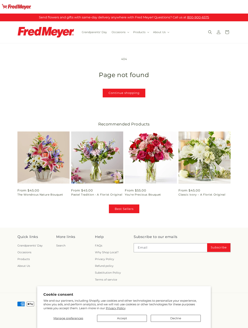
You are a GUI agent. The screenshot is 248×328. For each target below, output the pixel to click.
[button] (120, 32)
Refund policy (104, 266)
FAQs (98, 245)
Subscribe (219, 247)
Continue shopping (124, 93)
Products (23, 259)
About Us (23, 266)
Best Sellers (124, 209)
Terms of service (106, 279)
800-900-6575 (198, 17)
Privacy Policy (116, 308)
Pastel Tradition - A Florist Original (96, 194)
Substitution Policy (108, 272)
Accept (122, 318)
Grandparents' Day (30, 245)
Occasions (24, 252)
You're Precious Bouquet (143, 194)
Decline (175, 318)
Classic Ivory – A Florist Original (201, 194)
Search (60, 245)
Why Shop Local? (107, 252)
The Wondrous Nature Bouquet (40, 194)
